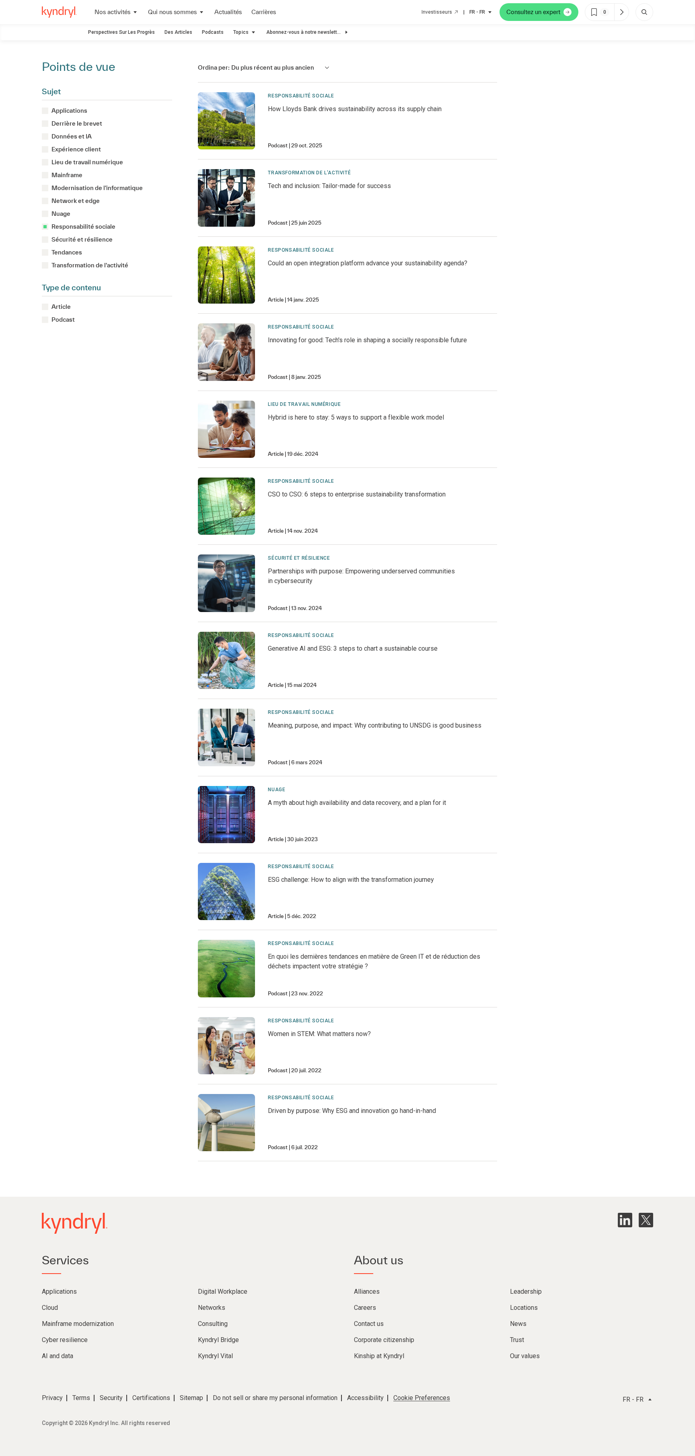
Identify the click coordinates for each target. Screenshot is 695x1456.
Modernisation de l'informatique (97, 187)
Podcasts (213, 32)
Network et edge (75, 200)
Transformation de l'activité (89, 265)
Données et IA (71, 136)
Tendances (66, 252)
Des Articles (178, 32)
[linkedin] (625, 1220)
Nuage (60, 213)
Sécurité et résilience (82, 239)
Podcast (63, 319)
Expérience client (76, 149)
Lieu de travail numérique (87, 162)
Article (61, 306)
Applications (69, 110)
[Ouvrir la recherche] (644, 12)
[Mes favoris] (621, 12)
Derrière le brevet (76, 123)
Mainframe (66, 175)
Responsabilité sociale (83, 226)
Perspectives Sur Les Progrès (121, 32)
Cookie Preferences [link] (421, 1398)
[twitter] (646, 1220)
